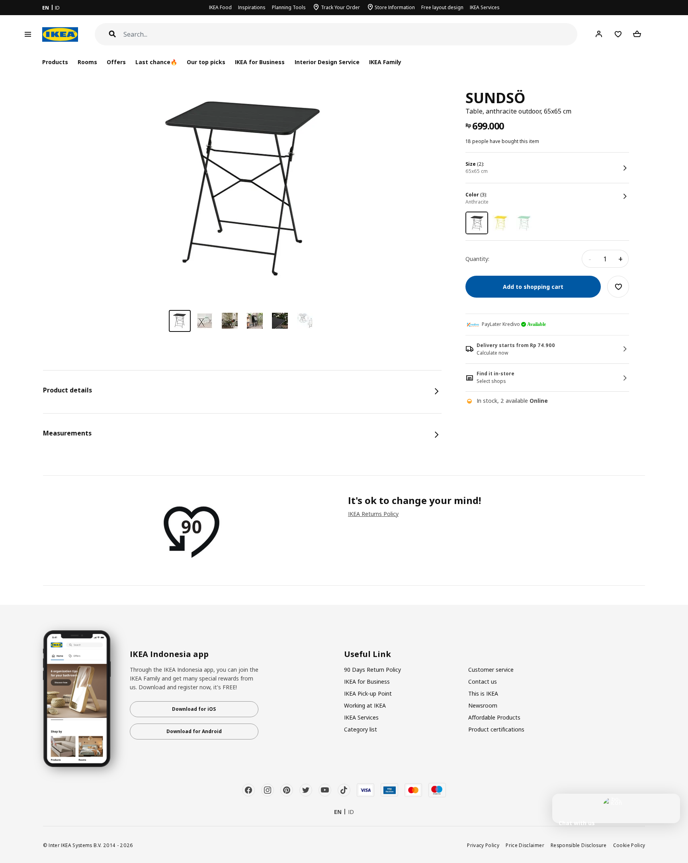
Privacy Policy (483, 845)
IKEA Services (485, 7)
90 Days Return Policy (372, 669)
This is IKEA (483, 693)
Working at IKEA (365, 705)
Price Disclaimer (525, 845)
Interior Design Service (327, 62)
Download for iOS (194, 709)
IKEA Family (385, 62)
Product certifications (496, 729)
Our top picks (206, 62)
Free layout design (442, 7)
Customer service (491, 669)
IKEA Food (220, 7)
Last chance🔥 (156, 62)
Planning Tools (289, 7)
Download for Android (194, 731)
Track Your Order (340, 7)
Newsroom (482, 705)
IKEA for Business (260, 62)
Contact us (482, 681)
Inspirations (252, 7)
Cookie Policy (629, 845)
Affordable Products (494, 717)
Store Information (395, 7)
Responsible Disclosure (579, 845)
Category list (360, 729)
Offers (116, 62)
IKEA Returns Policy (373, 514)
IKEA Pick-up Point (368, 693)
